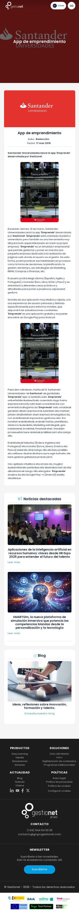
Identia (20, 757)
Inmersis (20, 764)
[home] (14, 5)
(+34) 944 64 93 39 (39, 830)
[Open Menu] (71, 5)
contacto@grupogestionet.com (39, 834)
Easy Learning (20, 753)
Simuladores (19, 761)
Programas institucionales (59, 764)
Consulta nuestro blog (39, 713)
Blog (19, 778)
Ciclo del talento (59, 753)
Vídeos (19, 785)
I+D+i (59, 757)
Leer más (14, 562)
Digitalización (59, 761)
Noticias (20, 781)
